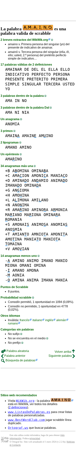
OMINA (40, 265)
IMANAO (13, 185)
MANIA (62, 280)
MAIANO (13, 214)
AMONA (33, 270)
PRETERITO (37, 79)
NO (24, 100)
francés (24, 320)
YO (7, 89)
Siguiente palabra (60, 355)
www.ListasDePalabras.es (29, 412)
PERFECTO (41, 74)
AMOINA (20, 195)
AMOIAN (20, 249)
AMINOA (40, 209)
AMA (8, 100)
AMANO (11, 147)
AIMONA (20, 200)
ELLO (65, 69)
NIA (25, 112)
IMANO (47, 260)
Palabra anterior (14, 355)
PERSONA (61, 74)
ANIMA (33, 280)
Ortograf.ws (18, 428)
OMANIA (13, 219)
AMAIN (12, 135)
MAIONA (32, 214)
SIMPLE (12, 84)
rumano (13, 323)
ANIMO (33, 260)
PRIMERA (59, 79)
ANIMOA (40, 224)
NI (17, 112)
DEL (35, 69)
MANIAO (59, 175)
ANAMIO (40, 180)
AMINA (18, 280)
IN (17, 100)
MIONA (11, 265)
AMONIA (40, 175)
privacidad (35, 438)
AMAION (20, 175)
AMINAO (20, 180)
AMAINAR (13, 69)
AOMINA (20, 170)
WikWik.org (40, 39)
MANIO (62, 260)
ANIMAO (59, 180)
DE (26, 69)
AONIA (18, 275)
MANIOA (52, 239)
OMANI (26, 265)
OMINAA (40, 170)
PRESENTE (14, 79)
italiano (37, 320)
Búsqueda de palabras (20, 360)
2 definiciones (18, 407)
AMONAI (20, 224)
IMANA (47, 280)
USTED (69, 84)
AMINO (46, 135)
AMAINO (13, 159)
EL (43, 69)
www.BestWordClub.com (26, 420)
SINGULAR (31, 84)
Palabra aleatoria (17, 351)
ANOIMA (20, 205)
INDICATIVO (17, 74)
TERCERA (52, 84)
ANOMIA (12, 124)
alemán (61, 320)
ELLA (53, 69)
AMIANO (40, 200)
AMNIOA (40, 234)
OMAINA (13, 244)
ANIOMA (20, 190)
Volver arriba (63, 351)
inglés (49, 320)
